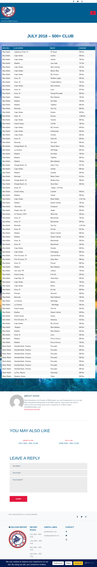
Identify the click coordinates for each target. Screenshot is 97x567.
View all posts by (32, 409)
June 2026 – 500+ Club (69, 443)
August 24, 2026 (28, 440)
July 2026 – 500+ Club (28, 443)
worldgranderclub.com (51, 536)
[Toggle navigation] (93, 13)
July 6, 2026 (69, 440)
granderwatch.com (50, 532)
